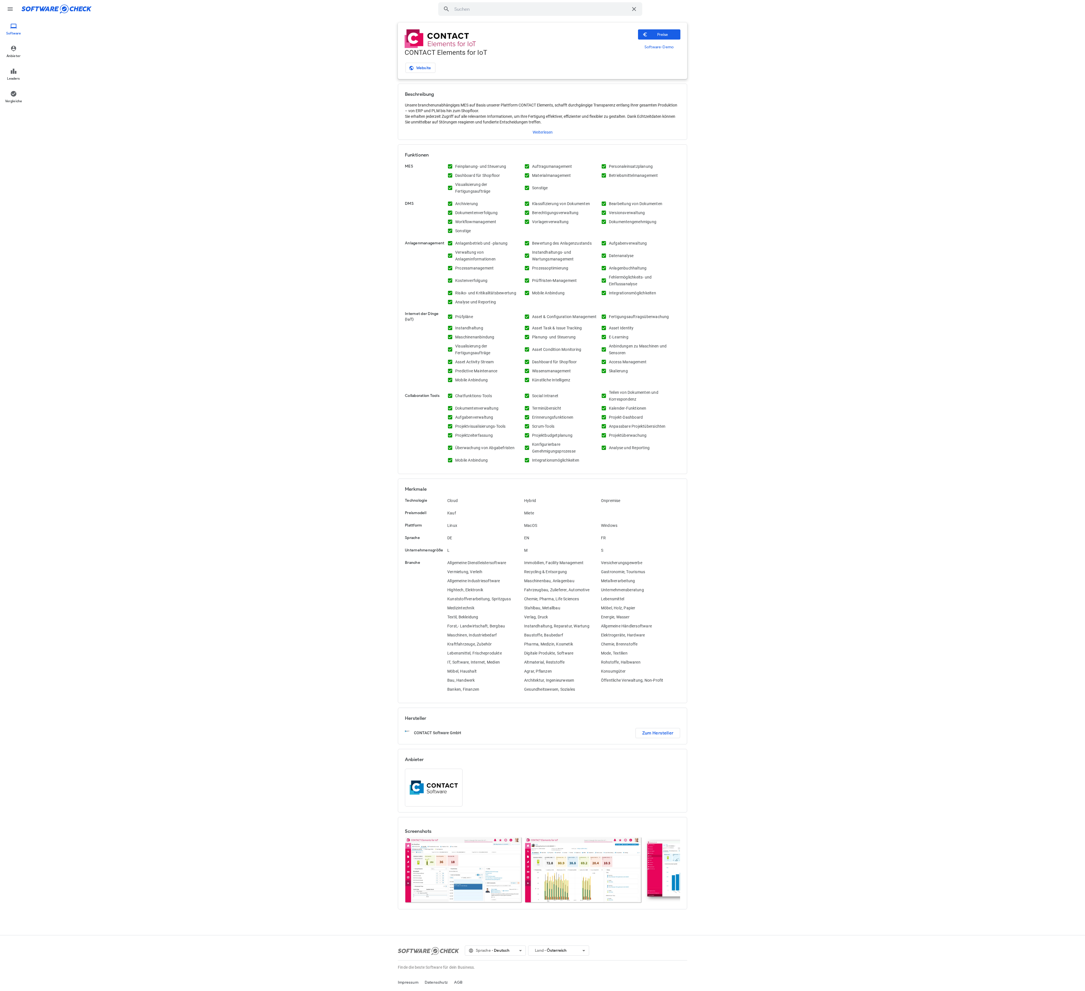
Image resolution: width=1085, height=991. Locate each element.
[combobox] (541, 9)
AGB (458, 982)
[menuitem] (13, 29)
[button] (446, 9)
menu (10, 9)
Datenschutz (436, 982)
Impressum (408, 982)
